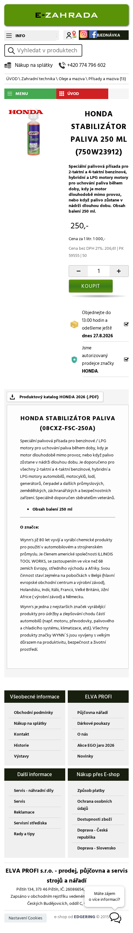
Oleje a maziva (72, 78)
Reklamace (24, 812)
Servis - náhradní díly (34, 790)
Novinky (85, 756)
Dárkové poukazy (93, 723)
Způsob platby (91, 790)
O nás (82, 734)
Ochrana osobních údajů (94, 805)
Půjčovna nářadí (92, 712)
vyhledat (12, 50)
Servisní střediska (30, 823)
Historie (21, 745)
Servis (19, 801)
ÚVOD (12, 78)
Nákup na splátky (34, 65)
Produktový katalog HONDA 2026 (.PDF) (59, 396)
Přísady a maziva (107, 78)
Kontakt (21, 734)
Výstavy (21, 756)
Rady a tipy (24, 833)
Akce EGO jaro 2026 (95, 745)
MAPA (74, 34)
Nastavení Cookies (25, 918)
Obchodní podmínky (33, 712)
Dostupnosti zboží (94, 819)
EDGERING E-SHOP (66, 15)
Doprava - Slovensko (96, 848)
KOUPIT (90, 286)
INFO (20, 35)
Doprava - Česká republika (92, 834)
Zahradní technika (38, 78)
